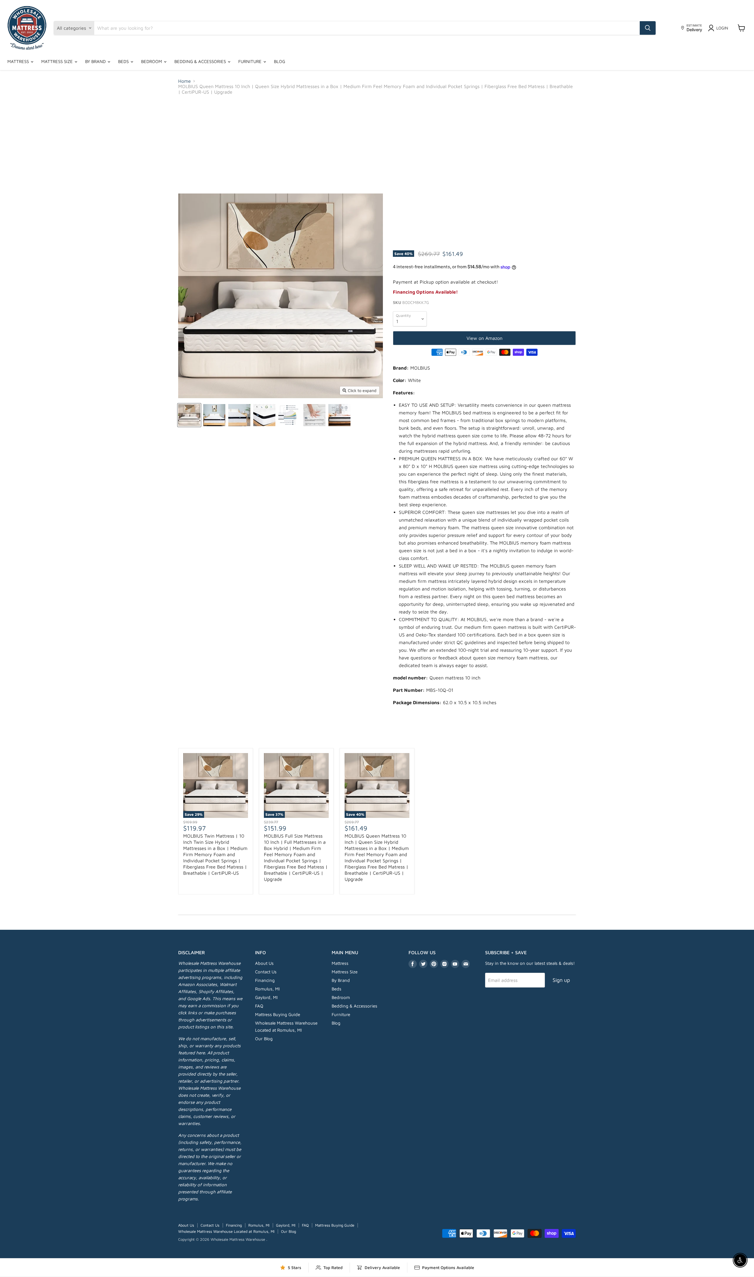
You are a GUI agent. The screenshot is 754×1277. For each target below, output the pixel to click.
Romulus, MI (267, 988)
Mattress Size (57, 61)
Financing (265, 980)
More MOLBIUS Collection (377, 735)
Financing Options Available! (425, 292)
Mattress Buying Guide (277, 1014)
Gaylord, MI (266, 997)
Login (722, 27)
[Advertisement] (377, 144)
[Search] (648, 28)
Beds (124, 61)
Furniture (250, 61)
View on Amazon (484, 338)
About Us (264, 963)
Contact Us (266, 971)
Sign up (561, 980)
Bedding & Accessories (200, 61)
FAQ (259, 1005)
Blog (279, 61)
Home (184, 81)
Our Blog (264, 1038)
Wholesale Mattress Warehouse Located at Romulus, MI (226, 1231)
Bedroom (152, 61)
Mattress (18, 61)
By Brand (96, 61)
